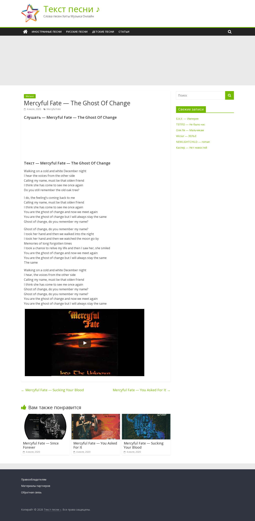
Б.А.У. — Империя (187, 118)
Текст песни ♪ (71, 9)
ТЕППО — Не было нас (190, 124)
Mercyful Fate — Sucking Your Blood (52, 390)
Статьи (124, 31)
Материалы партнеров (35, 486)
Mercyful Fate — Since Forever (41, 445)
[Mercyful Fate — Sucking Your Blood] (146, 416)
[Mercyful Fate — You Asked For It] (95, 416)
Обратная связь (31, 492)
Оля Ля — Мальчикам (190, 130)
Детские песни (103, 31)
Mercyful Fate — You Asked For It (141, 390)
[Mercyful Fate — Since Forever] (45, 416)
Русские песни (77, 31)
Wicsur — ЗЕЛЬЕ (186, 136)
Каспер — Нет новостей (191, 147)
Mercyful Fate (54, 109)
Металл (30, 96)
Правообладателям (33, 479)
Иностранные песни (47, 31)
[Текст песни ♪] (25, 32)
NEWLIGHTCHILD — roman (193, 142)
